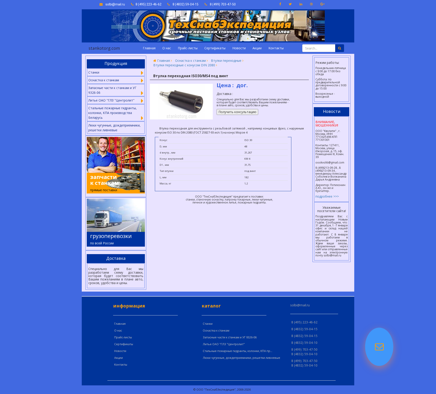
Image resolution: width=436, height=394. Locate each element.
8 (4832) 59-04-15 (184, 4)
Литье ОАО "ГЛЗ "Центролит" (224, 344)
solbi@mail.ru (114, 4)
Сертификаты (214, 48)
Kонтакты (276, 48)
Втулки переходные (226, 60)
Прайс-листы (188, 48)
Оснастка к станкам (190, 60)
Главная (149, 48)
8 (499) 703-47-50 (221, 4)
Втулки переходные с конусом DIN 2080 (184, 65)
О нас (166, 48)
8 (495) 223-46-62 (148, 4)
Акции (257, 48)
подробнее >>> (327, 196)
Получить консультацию (237, 112)
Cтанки (208, 324)
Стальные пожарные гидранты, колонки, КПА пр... (237, 351)
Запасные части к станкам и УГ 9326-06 (230, 337)
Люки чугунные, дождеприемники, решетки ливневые (114, 127)
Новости (239, 48)
